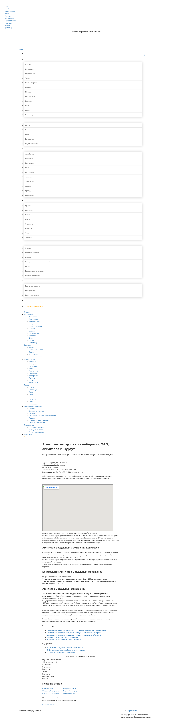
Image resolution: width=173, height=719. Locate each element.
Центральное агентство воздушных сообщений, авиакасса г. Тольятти (74, 635)
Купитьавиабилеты (9, 7)
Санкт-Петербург (31, 83)
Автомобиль (29, 195)
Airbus (27, 125)
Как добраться (32, 149)
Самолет (30, 120)
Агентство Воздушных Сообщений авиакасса (65, 647)
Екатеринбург (30, 96)
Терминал (28, 238)
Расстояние (29, 172)
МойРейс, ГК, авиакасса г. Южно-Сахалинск (64, 639)
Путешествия (32, 281)
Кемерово (28, 101)
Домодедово (29, 69)
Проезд (27, 190)
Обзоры (28, 248)
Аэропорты (31, 59)
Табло (27, 233)
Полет (29, 200)
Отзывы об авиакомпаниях (33, 4)
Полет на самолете (32, 295)
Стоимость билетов (32, 252)
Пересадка (29, 210)
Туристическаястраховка (10, 21)
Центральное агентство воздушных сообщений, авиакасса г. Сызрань (74, 632)
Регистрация (29, 115)
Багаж (27, 215)
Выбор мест (29, 139)
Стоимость (29, 224)
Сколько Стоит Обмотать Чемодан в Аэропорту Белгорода (50, 690)
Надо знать (31, 300)
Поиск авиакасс (29, 13)
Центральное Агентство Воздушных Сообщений (66, 650)
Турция (27, 78)
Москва (28, 92)
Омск (27, 105)
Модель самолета (31, 143)
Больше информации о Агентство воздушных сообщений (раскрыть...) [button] (69, 533)
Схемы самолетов (31, 130)
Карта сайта (132, 710)
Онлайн (28, 257)
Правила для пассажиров (34, 271)
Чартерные (29, 158)
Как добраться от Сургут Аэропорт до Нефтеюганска (70, 690)
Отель (27, 219)
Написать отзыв (48, 704)
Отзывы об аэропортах (32, 6)
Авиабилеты (29, 154)
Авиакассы (28, 11)
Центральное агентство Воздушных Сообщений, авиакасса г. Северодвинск (76, 630)
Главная (30, 53)
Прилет (27, 205)
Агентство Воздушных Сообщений (61, 652)
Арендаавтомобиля (9, 17)
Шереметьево (30, 73)
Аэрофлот (29, 64)
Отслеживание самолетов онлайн (36, 9)
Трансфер (28, 177)
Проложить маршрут (32, 286)
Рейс (27, 168)
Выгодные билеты (31, 290)
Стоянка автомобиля (32, 275)
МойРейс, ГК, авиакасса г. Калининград (62, 637)
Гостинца (28, 228)
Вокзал (27, 110)
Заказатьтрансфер (8, 26)
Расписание (29, 163)
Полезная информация (36, 243)
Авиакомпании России (32, 1)
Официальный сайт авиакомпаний (37, 262)
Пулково (28, 87)
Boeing (27, 134)
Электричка (29, 181)
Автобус (28, 186)
